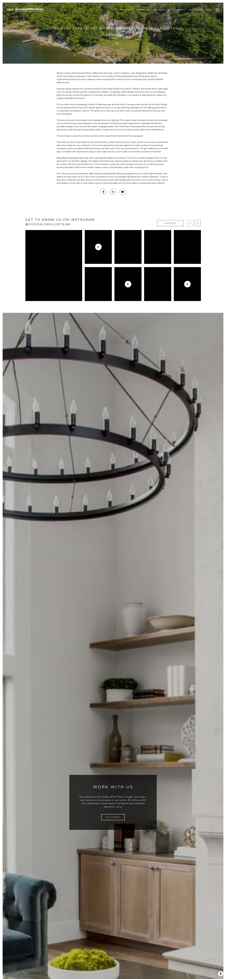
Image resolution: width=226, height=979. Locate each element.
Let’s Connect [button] (177, 10)
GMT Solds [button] (159, 10)
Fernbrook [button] (142, 10)
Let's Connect (113, 817)
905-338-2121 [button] (196, 10)
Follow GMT (170, 223)
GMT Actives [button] (126, 10)
